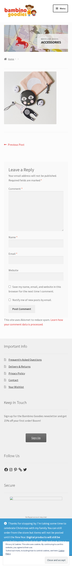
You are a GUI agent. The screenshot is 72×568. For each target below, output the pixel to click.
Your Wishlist (16, 387)
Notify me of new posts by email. (32, 300)
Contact (13, 380)
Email (13, 253)
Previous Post (16, 145)
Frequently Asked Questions (25, 359)
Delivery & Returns (20, 366)
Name (13, 237)
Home (11, 59)
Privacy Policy (17, 373)
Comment (16, 188)
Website (13, 270)
